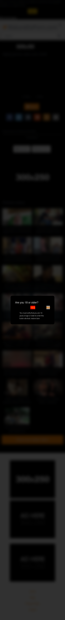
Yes (32, 307)
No (48, 307)
